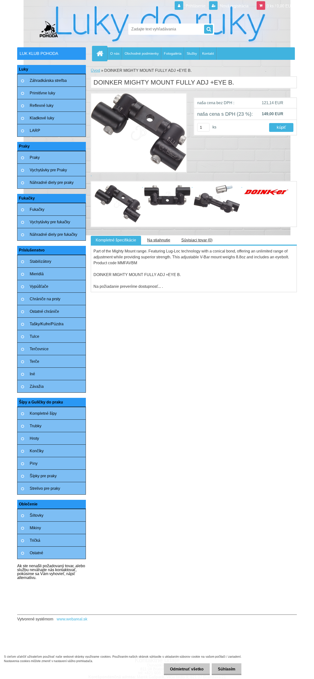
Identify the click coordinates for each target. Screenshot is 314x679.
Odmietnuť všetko (187, 669)
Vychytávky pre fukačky (50, 222)
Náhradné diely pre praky (52, 182)
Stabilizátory (40, 261)
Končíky (37, 451)
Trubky (35, 426)
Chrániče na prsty (45, 299)
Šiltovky (36, 515)
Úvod (95, 70)
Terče (34, 361)
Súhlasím (226, 669)
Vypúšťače (39, 286)
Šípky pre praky (43, 476)
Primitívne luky (42, 93)
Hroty (34, 438)
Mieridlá (37, 274)
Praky (35, 157)
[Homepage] (101, 53)
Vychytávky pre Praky (48, 170)
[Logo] (51, 29)
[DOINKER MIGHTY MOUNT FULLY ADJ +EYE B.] (118, 186)
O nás (114, 53)
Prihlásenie (196, 6)
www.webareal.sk (72, 619)
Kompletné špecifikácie (116, 240)
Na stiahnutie (158, 240)
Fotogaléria (173, 53)
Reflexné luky (41, 105)
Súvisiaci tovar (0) (196, 240)
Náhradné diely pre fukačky (53, 234)
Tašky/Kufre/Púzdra (47, 324)
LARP (35, 130)
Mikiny (35, 528)
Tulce (34, 336)
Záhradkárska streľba (48, 80)
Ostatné (36, 553)
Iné (32, 374)
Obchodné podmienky (142, 53)
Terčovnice (39, 349)
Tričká (35, 540)
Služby (192, 53)
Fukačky (37, 209)
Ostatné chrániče (44, 311)
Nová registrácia (234, 6)
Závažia (37, 386)
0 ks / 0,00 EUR (280, 6)
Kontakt (208, 53)
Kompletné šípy (43, 413)
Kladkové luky (42, 118)
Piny (34, 463)
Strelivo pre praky (45, 488)
